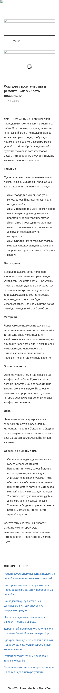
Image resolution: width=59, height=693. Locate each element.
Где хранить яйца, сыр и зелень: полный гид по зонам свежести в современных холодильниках (28, 645)
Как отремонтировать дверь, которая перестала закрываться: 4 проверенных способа (28, 590)
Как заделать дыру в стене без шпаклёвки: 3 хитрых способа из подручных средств (23, 606)
